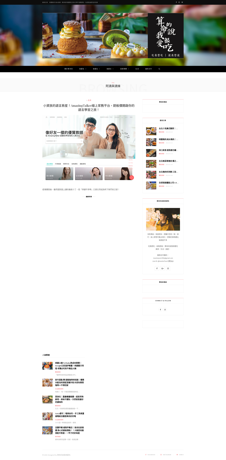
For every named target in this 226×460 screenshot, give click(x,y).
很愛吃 (81, 69)
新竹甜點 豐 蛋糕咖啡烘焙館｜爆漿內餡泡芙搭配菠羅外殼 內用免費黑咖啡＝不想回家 (69, 382)
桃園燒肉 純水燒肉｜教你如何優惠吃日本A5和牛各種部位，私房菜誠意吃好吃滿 (73, 2)
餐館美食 (161, 132)
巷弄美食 (58, 436)
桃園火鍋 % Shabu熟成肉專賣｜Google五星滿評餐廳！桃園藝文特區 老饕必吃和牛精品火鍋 (69, 366)
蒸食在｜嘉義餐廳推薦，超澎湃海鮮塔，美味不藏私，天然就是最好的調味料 (69, 399)
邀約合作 (148, 69)
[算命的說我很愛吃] (113, 35)
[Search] (158, 69)
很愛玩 (95, 69)
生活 (137, 69)
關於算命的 (69, 69)
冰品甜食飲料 (59, 389)
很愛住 (109, 69)
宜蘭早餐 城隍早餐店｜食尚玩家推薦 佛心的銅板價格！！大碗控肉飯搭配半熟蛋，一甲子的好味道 (69, 430)
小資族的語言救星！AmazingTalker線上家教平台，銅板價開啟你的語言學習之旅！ (89, 107)
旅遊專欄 (123, 69)
